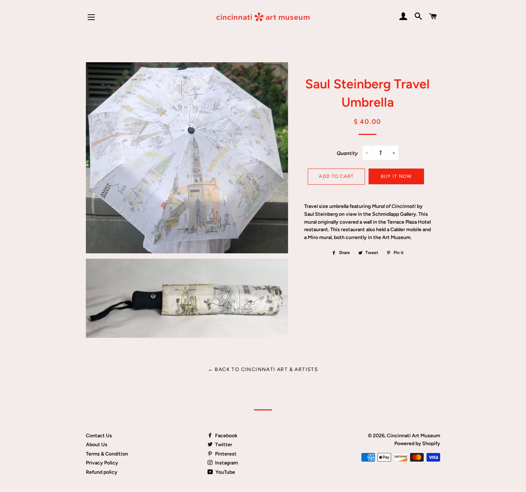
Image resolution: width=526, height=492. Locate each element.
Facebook (225, 436)
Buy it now (396, 176)
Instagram (226, 463)
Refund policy (101, 472)
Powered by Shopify (417, 443)
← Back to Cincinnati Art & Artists (263, 369)
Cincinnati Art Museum (413, 436)
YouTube (224, 472)
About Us (96, 445)
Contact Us (99, 436)
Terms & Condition (107, 454)
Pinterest (225, 454)
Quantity (347, 153)
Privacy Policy (102, 463)
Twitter (223, 445)
